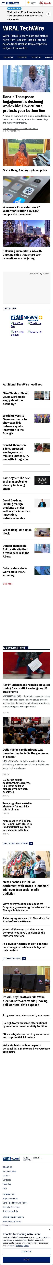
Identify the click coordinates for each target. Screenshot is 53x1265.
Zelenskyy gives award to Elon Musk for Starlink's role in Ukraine (17, 806)
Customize (26, 1251)
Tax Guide (36, 57)
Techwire (22, 57)
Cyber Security (13, 958)
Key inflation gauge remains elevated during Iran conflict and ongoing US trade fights (26, 688)
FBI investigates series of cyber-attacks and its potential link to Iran (26, 1036)
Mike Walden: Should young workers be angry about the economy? (16, 398)
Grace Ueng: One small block (17, 531)
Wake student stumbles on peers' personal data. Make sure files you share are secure (26, 1048)
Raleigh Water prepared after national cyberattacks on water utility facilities (25, 1024)
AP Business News (14, 648)
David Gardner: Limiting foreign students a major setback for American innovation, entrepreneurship (16, 509)
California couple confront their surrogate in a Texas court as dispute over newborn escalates (17, 786)
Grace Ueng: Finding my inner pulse (25, 170)
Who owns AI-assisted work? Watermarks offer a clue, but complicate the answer (21, 210)
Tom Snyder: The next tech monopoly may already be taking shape (17, 483)
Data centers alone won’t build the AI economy (15, 571)
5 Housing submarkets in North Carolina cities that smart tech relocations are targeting (22, 254)
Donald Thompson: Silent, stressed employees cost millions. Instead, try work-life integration (16, 452)
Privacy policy (22, 1246)
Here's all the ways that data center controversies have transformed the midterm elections (24, 932)
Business (8, 57)
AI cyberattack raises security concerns (26, 1015)
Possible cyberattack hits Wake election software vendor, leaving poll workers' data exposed (25, 1001)
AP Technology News (16, 843)
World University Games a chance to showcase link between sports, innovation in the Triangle (15, 424)
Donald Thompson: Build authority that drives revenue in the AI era (16, 551)
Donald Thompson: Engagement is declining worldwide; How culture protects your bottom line (24, 103)
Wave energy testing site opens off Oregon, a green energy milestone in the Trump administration (26, 907)
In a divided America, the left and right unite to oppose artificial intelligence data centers (25, 947)
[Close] (49, 1229)
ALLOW (26, 1260)
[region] (26, 1245)
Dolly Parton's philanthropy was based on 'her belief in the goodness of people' (25, 753)
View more (7, 584)
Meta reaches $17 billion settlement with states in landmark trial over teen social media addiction (17, 825)
